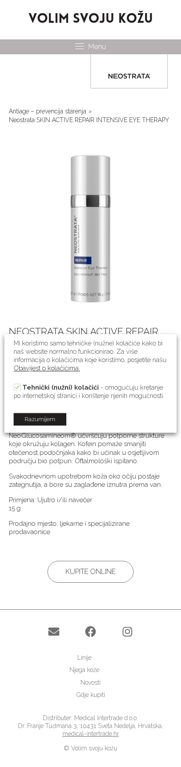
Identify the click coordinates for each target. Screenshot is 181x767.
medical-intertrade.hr (90, 733)
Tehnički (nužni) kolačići (60, 387)
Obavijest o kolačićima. (47, 368)
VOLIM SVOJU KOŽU (91, 19)
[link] (90, 657)
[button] (90, 572)
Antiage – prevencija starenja (47, 111)
